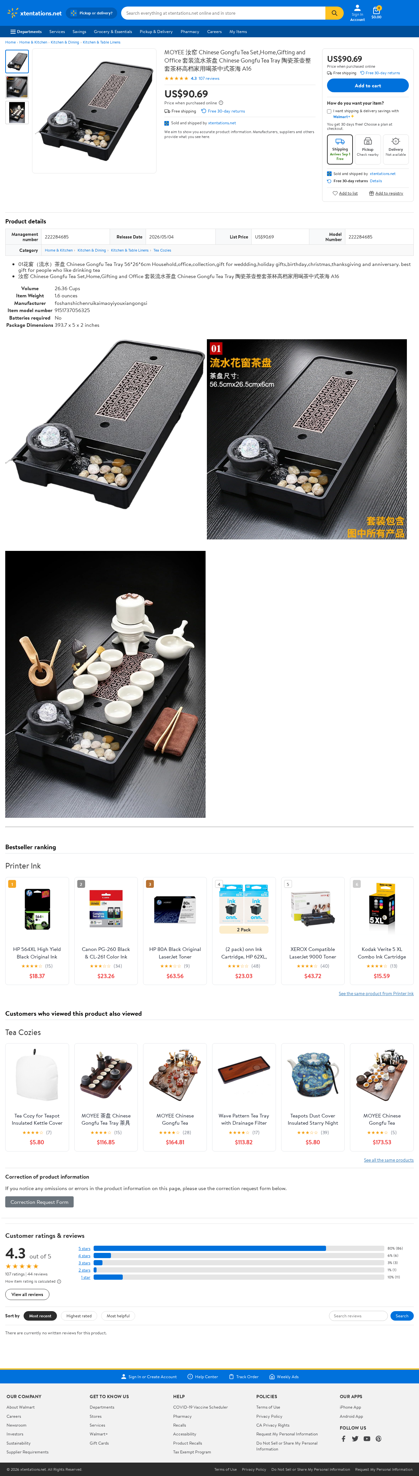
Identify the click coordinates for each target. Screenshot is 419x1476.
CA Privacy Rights (272, 1425)
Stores (95, 1416)
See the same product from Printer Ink (376, 993)
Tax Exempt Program (192, 1452)
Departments (29, 31)
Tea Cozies (162, 250)
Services (57, 31)
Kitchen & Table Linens (101, 42)
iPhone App (350, 1407)
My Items (238, 31)
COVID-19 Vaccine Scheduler (200, 1407)
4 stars (84, 1255)
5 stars (84, 1248)
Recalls (179, 1425)
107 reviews (209, 78)
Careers (214, 31)
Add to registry (389, 193)
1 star (85, 1277)
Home (10, 42)
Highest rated (79, 1316)
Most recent (40, 1316)
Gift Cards (99, 1443)
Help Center (206, 1376)
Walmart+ (99, 1434)
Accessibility (184, 1434)
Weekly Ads (288, 1376)
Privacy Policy (269, 1416)
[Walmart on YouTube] (367, 1439)
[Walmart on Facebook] (343, 1439)
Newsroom (17, 1425)
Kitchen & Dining (65, 42)
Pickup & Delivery (156, 31)
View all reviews (27, 1294)
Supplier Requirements (27, 1452)
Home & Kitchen (33, 42)
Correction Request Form (39, 1201)
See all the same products (389, 1160)
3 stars (84, 1262)
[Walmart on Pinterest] (378, 1439)
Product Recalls (187, 1443)
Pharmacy (190, 31)
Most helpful (118, 1316)
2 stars (84, 1270)
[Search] (334, 13)
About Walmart (21, 1407)
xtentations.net (222, 123)
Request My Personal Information (287, 1434)
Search (402, 1316)
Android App (351, 1416)
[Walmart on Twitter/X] (355, 1439)
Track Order (247, 1376)
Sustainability (19, 1443)
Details (376, 181)
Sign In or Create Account (153, 1376)
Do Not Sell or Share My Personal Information (310, 1469)
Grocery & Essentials (113, 31)
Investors (15, 1434)
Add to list (348, 193)
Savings (79, 31)
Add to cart (368, 85)
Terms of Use (268, 1407)
